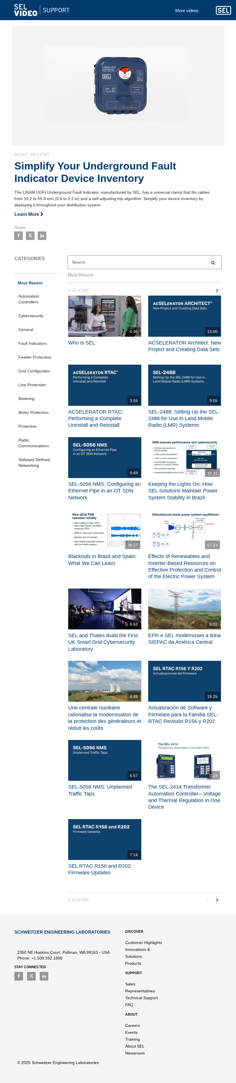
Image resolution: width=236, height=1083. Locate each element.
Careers (132, 1025)
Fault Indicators (32, 343)
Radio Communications (33, 443)
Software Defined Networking (34, 462)
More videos (187, 10)
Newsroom (135, 1053)
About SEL (134, 1046)
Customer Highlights (143, 942)
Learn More (27, 214)
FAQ (129, 1004)
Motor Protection (33, 412)
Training (132, 1039)
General (25, 329)
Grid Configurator (34, 371)
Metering (26, 398)
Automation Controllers (28, 299)
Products (133, 963)
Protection (27, 426)
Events (131, 1032)
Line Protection (32, 384)
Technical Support (141, 998)
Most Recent (30, 283)
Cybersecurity (30, 315)
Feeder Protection (34, 357)
